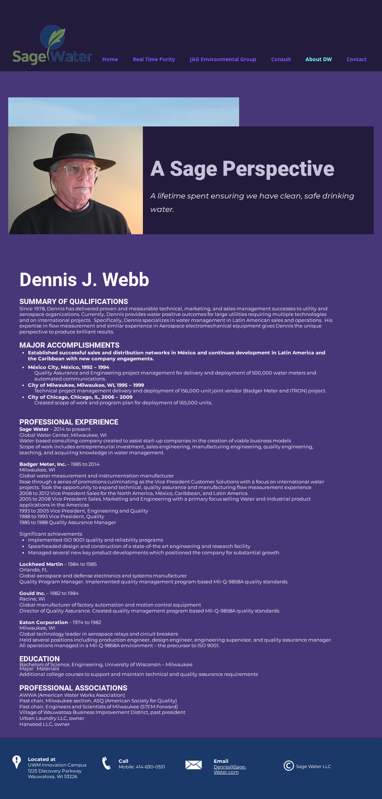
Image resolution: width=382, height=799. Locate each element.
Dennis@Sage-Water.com (230, 769)
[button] (153, 59)
